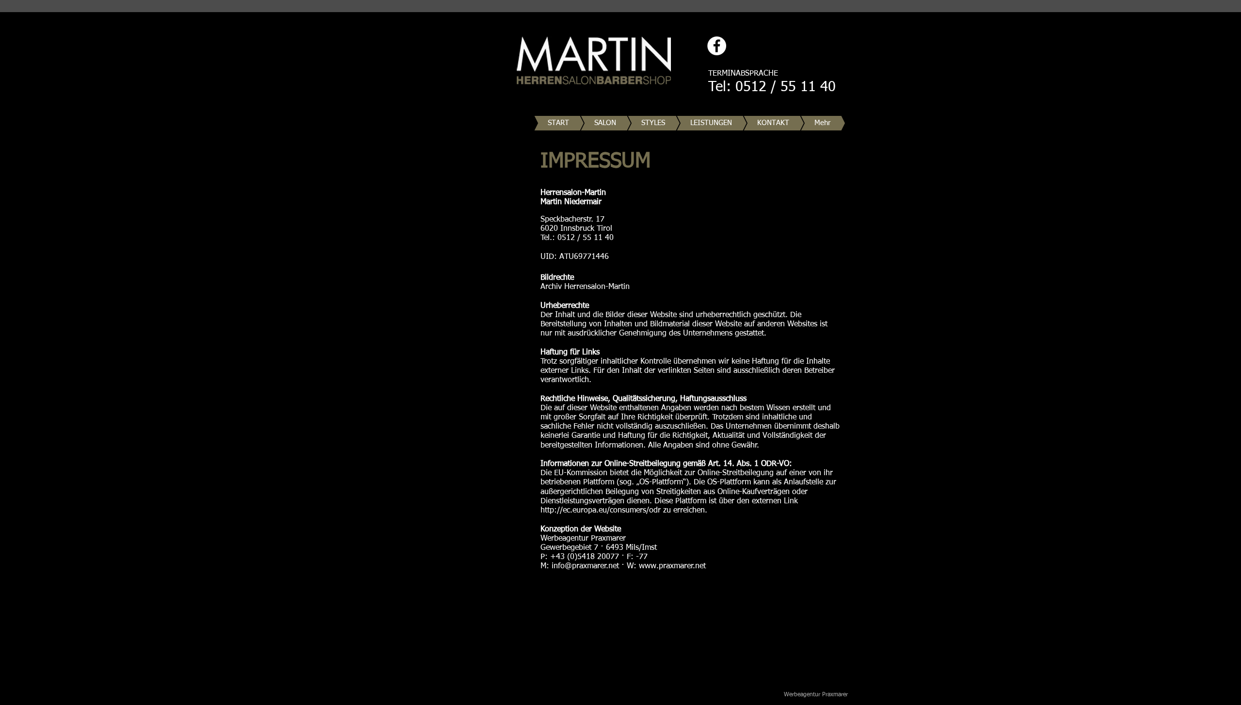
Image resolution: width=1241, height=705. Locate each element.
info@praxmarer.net (585, 566)
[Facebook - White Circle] (716, 45)
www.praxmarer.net (672, 566)
